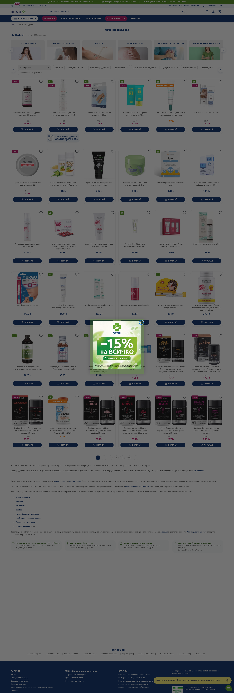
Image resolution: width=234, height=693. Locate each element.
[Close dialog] (141, 322)
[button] (117, 345)
